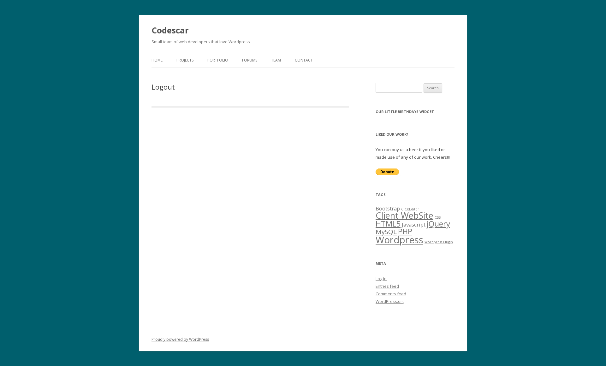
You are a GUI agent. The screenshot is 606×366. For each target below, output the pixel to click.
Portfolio (217, 60)
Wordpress (399, 239)
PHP (405, 231)
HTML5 (388, 223)
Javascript (413, 224)
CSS (438, 217)
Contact (304, 60)
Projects (184, 60)
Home (157, 60)
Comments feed (391, 294)
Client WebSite (404, 215)
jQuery (438, 223)
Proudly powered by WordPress (180, 339)
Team (276, 60)
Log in (381, 278)
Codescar (170, 30)
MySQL (386, 231)
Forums (249, 60)
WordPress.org (390, 301)
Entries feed (387, 286)
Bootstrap (388, 208)
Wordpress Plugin (439, 242)
